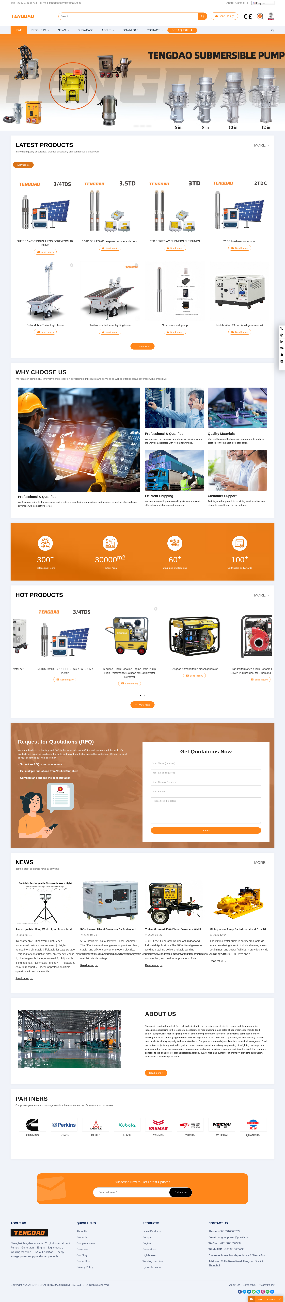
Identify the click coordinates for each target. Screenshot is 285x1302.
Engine (146, 1243)
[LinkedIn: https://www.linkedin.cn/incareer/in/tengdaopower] (282, 342)
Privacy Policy (85, 1267)
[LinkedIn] (249, 1292)
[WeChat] (267, 1292)
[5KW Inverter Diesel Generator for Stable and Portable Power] (110, 902)
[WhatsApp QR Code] (282, 335)
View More (144, 346)
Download (83, 1249)
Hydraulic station (152, 1267)
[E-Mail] (272, 1292)
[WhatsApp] (253, 1292)
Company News (86, 1243)
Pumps (146, 1237)
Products (82, 1237)
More (260, 145)
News (24, 862)
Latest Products (44, 145)
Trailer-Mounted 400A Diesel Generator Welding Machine (180, 929)
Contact (239, 2)
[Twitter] (244, 1292)
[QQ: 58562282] (282, 355)
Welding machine (152, 1261)
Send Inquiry (226, 16)
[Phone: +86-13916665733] (282, 329)
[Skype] (258, 1292)
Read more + (156, 1072)
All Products (23, 164)
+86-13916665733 (26, 2)
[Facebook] (240, 1292)
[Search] (202, 16)
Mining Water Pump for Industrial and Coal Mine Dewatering (247, 929)
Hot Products (39, 595)
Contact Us (83, 1261)
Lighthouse (149, 1255)
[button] (136, 125)
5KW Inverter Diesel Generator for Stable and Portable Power (118, 929)
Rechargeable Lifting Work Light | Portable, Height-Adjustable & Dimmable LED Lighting (70, 929)
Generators (149, 1249)
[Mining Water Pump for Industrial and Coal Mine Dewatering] (239, 902)
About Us (82, 1231)
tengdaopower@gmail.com (65, 2)
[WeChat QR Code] (282, 348)
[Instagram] (263, 1292)
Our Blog (82, 1255)
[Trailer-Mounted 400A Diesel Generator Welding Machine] (175, 902)
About (229, 2)
